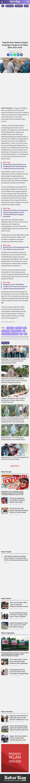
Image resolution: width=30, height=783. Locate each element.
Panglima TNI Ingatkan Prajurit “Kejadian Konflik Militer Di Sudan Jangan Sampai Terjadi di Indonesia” (13, 400)
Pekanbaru (18, 328)
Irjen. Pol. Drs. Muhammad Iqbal (10, 334)
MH (24, 331)
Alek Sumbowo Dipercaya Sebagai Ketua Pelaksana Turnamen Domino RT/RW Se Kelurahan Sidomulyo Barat (16, 558)
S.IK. (21, 334)
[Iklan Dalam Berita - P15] (15, 758)
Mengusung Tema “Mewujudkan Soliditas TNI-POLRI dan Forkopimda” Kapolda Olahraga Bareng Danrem (15, 286)
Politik (27, 6)
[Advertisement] (15, 23)
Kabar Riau (12, 52)
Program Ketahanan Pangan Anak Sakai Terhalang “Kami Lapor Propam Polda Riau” (18, 614)
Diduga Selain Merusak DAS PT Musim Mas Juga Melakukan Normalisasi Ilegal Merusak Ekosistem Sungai (15, 654)
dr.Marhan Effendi (16, 331)
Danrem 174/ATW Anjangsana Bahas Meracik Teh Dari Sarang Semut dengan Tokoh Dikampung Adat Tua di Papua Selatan (14, 420)
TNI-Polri (18, 52)
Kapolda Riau (10, 328)
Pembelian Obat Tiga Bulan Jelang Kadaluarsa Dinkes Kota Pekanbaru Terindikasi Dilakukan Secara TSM (12, 493)
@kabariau (15, 466)
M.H (26, 334)
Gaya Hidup (19, 6)
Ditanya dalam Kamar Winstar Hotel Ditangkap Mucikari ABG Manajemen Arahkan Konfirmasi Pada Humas (15, 166)
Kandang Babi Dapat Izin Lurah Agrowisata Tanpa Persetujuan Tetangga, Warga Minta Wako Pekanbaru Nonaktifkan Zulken (19, 673)
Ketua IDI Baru (5, 331)
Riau (25, 328)
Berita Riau (9, 6)
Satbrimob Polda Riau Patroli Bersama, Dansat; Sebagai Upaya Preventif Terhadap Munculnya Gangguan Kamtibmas (14, 380)
